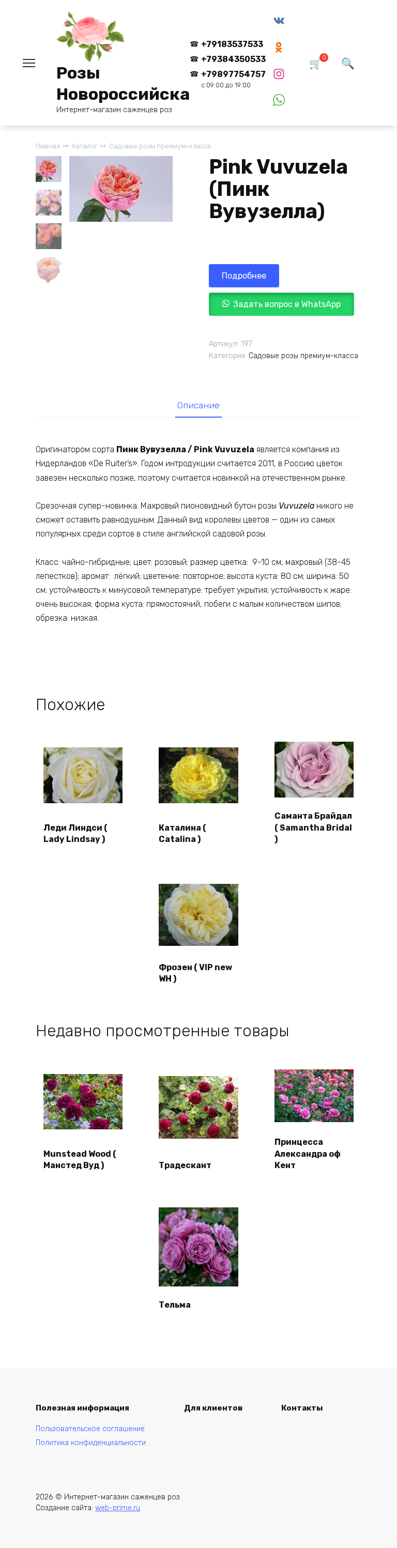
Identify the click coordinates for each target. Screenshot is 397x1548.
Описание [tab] (198, 405)
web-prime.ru (117, 1508)
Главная (48, 146)
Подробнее (244, 276)
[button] (281, 304)
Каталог (84, 146)
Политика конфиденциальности (91, 1442)
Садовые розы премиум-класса (160, 146)
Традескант (185, 1165)
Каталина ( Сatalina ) (182, 833)
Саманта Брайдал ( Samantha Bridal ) (313, 827)
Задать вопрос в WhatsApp (287, 304)
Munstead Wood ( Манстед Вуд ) (79, 1159)
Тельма (175, 1305)
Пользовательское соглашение (90, 1428)
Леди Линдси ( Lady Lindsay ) (75, 833)
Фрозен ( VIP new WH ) (195, 973)
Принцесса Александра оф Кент (307, 1153)
